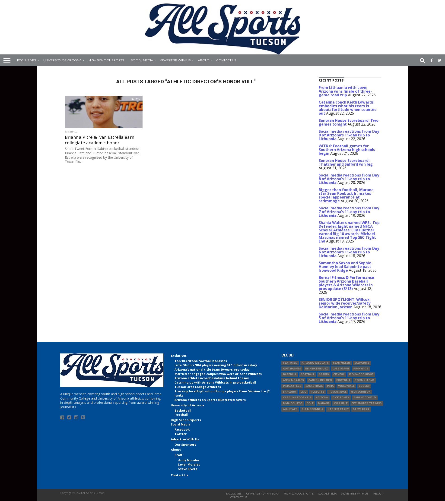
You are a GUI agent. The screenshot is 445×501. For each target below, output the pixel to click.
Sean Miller (341, 362)
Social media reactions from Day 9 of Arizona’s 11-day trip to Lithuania (349, 135)
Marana (324, 403)
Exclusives (26, 60)
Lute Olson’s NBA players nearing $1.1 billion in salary (216, 365)
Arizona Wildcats (315, 362)
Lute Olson (340, 368)
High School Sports (106, 60)
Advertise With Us (175, 60)
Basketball (183, 410)
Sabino (324, 374)
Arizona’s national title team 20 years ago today (212, 369)
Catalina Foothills (297, 397)
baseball (289, 374)
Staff (178, 455)
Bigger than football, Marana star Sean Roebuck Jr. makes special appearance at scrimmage (346, 195)
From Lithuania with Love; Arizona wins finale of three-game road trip (345, 91)
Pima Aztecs (292, 386)
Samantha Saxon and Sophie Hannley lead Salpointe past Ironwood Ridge (345, 266)
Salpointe (361, 362)
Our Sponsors (185, 444)
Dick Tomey (340, 397)
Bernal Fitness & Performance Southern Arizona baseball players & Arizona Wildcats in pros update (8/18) (346, 283)
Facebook (182, 429)
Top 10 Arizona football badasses (201, 361)
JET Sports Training (366, 403)
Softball (308, 374)
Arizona (322, 397)
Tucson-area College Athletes (198, 387)
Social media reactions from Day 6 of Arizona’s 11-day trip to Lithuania (349, 252)
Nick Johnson (360, 391)
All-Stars (290, 409)
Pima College (292, 403)
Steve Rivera (187, 469)
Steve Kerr (361, 409)
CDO (303, 391)
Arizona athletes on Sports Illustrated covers (210, 400)
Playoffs (317, 391)
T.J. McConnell (312, 409)
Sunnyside (360, 368)
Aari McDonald (364, 397)
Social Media (142, 60)
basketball (314, 386)
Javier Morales (189, 464)
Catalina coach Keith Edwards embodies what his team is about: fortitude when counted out (348, 108)
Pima (330, 386)
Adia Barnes (292, 368)
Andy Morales (188, 460)
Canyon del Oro (320, 380)
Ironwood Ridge (361, 374)
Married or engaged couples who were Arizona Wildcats (218, 374)
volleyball (346, 386)
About (203, 60)
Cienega (339, 374)
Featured (290, 362)
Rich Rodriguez (316, 368)
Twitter (181, 434)
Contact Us (226, 60)
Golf (310, 403)
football (343, 380)
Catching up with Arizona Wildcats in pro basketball (215, 382)
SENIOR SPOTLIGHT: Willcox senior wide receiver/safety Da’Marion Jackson (344, 303)
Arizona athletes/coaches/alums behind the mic (212, 378)
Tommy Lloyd (364, 380)
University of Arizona (62, 60)
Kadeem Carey (338, 409)
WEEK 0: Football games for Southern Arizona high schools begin (347, 149)
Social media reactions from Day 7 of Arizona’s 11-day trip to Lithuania (349, 211)
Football (181, 415)
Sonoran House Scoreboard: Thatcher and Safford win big (346, 162)
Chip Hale (341, 403)
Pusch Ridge (337, 391)
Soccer (364, 386)
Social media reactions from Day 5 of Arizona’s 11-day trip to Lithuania (349, 318)
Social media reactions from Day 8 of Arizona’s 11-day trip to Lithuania (349, 179)
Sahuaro (289, 391)
